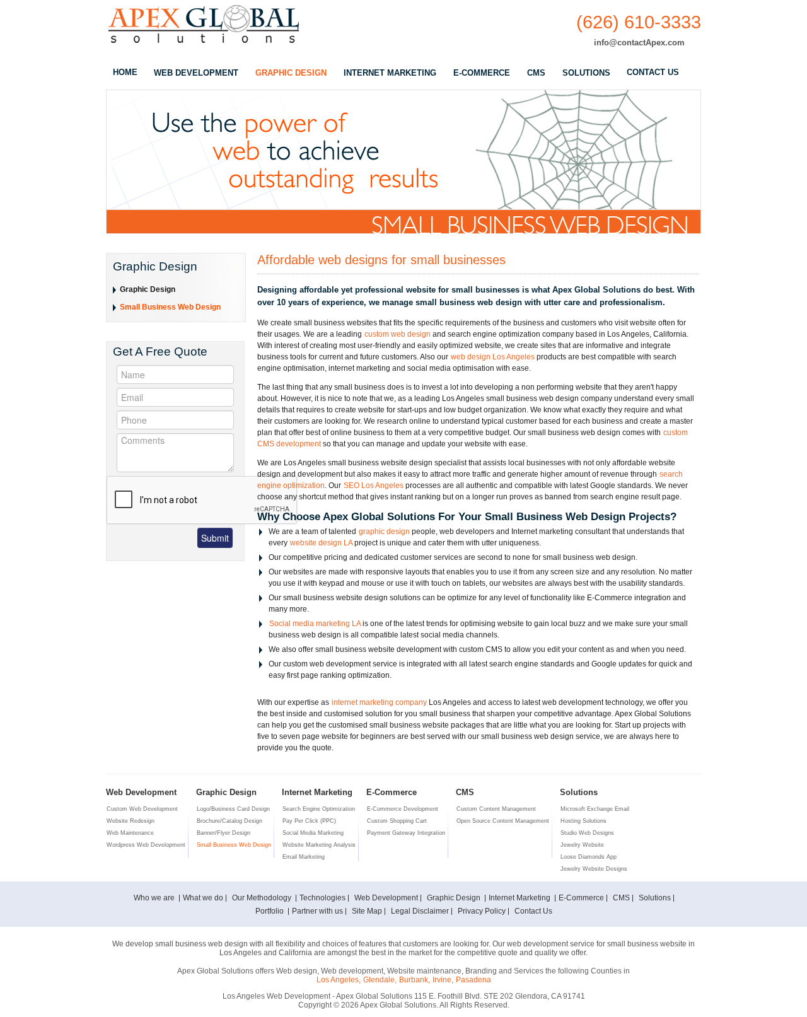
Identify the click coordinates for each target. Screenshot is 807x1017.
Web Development (386, 897)
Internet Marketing (520, 897)
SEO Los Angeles (374, 485)
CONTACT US (653, 72)
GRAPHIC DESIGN (291, 73)
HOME (125, 72)
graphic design (384, 531)
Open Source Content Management (502, 821)
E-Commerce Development (402, 809)
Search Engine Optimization (318, 809)
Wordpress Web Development (146, 845)
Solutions (655, 897)
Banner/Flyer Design (223, 833)
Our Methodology (262, 897)
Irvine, (443, 979)
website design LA (321, 542)
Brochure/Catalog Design (229, 821)
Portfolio (270, 911)
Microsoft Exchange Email (594, 809)
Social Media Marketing (313, 833)
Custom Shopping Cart (397, 821)
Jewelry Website (582, 845)
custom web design (397, 334)
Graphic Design (147, 289)
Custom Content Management (496, 809)
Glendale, (380, 979)
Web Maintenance (130, 833)
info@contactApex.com (639, 42)
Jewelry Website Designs (593, 869)
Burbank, (414, 979)
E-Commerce (581, 897)
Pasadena (473, 979)
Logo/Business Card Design (233, 809)
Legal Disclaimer (420, 911)
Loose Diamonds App (588, 857)
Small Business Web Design (170, 307)
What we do (203, 897)
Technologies (322, 897)
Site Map (367, 911)
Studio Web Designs (587, 833)
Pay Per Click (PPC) (309, 821)
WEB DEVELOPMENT (196, 73)
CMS (536, 73)
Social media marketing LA (315, 623)
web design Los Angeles (493, 356)
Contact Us (533, 911)
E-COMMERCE (481, 73)
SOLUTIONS (586, 73)
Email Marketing (303, 857)
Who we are (155, 897)
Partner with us (317, 911)
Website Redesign (130, 821)
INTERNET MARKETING (390, 73)
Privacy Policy (482, 911)
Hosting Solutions (583, 821)
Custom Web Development (142, 809)
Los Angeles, (338, 979)
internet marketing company (379, 702)
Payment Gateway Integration (406, 833)
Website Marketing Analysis (319, 845)
